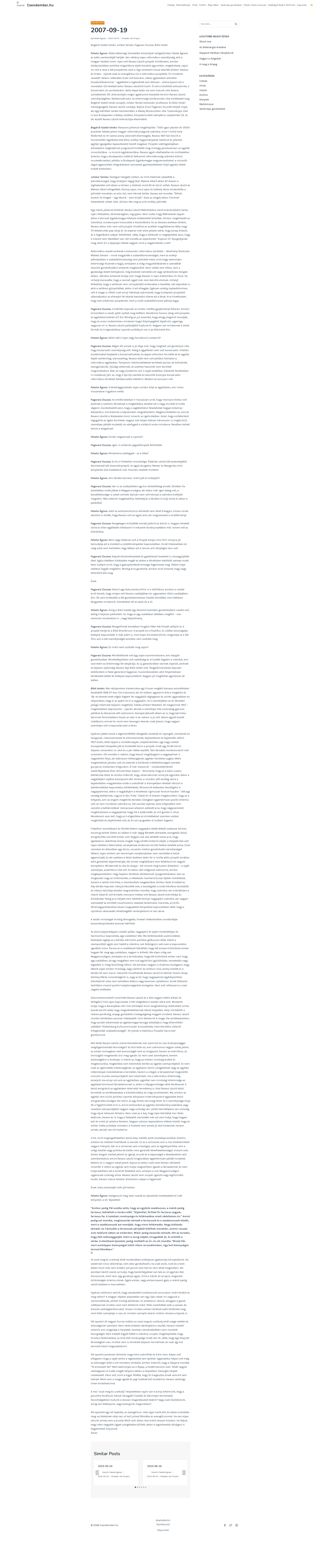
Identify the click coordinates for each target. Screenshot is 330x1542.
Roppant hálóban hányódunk (216, 52)
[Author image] (99, 1472)
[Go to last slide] (97, 1472)
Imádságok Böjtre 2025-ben (281, 5)
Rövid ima (205, 41)
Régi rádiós (213, 5)
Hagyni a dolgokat (210, 58)
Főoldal (171, 5)
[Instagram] (236, 1525)
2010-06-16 (154, 1466)
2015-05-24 (105, 1466)
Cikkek (203, 81)
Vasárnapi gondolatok (231, 5)
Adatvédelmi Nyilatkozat (163, 1522)
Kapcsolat (302, 5)
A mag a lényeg (208, 64)
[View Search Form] (312, 5)
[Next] (184, 1472)
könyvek (204, 99)
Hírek (195, 5)
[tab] (135, 1487)
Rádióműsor (97, 23)
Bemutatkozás (183, 5)
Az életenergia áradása (212, 47)
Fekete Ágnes (99, 38)
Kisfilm (202, 5)
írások (203, 90)
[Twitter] (230, 1525)
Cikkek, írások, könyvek (254, 5)
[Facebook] (224, 1525)
